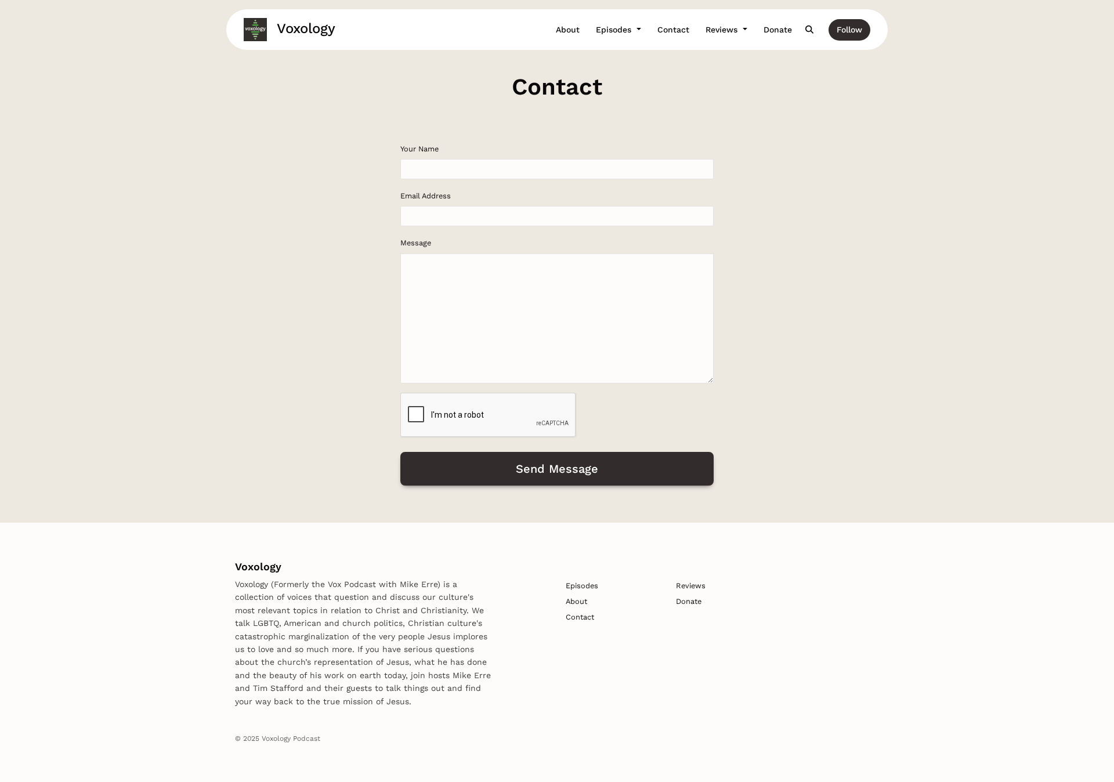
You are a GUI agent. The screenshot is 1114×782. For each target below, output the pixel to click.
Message (415, 242)
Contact (673, 29)
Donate (778, 29)
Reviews (723, 29)
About (568, 29)
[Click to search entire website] (810, 30)
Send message (557, 469)
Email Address (425, 195)
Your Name (419, 148)
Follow (849, 29)
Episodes (615, 29)
